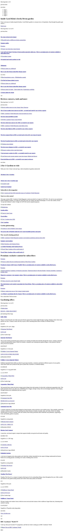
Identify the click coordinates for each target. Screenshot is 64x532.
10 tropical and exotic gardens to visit (10, 59)
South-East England (6, 186)
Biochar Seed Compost (7, 430)
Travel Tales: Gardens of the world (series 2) (12, 252)
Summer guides (5, 43)
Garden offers (4, 210)
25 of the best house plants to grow (10, 80)
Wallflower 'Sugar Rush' (7, 498)
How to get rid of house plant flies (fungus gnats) (13, 71)
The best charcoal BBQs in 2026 (9, 116)
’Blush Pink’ (7, 384)
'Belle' (4, 316)
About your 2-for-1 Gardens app (9, 180)
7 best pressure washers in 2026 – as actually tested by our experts (18, 153)
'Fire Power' (6, 474)
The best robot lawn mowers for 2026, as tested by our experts (17, 122)
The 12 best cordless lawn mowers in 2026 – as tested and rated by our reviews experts (23, 110)
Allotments (3, 65)
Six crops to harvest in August (8, 37)
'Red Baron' (6, 337)
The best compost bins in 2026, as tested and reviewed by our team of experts (21, 135)
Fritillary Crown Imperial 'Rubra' (10, 360)
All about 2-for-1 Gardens (7, 174)
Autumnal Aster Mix (6, 406)
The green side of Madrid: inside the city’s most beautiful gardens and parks (21, 231)
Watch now (3, 26)
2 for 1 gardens (5, 222)
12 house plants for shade (7, 92)
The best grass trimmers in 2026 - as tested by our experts (16, 147)
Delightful (6, 453)
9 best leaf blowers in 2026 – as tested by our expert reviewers (17, 159)
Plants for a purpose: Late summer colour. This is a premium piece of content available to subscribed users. (29, 275)
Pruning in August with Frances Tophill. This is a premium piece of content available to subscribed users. (28, 264)
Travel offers (4, 216)
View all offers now (5, 513)
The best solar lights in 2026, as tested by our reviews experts (17, 128)
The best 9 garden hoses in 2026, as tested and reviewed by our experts (19, 141)
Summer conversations (7, 241)
